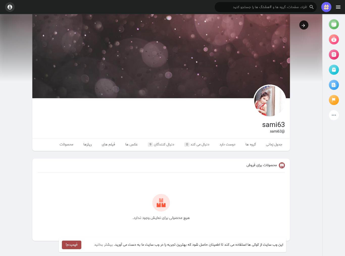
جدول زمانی (274, 144)
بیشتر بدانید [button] (103, 245)
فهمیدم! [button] (72, 245)
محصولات (66, 144)
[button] (266, 7)
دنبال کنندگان (162, 144)
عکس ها (131, 144)
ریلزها (87, 144)
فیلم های (108, 144)
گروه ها (250, 144)
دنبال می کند (198, 144)
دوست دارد (227, 144)
